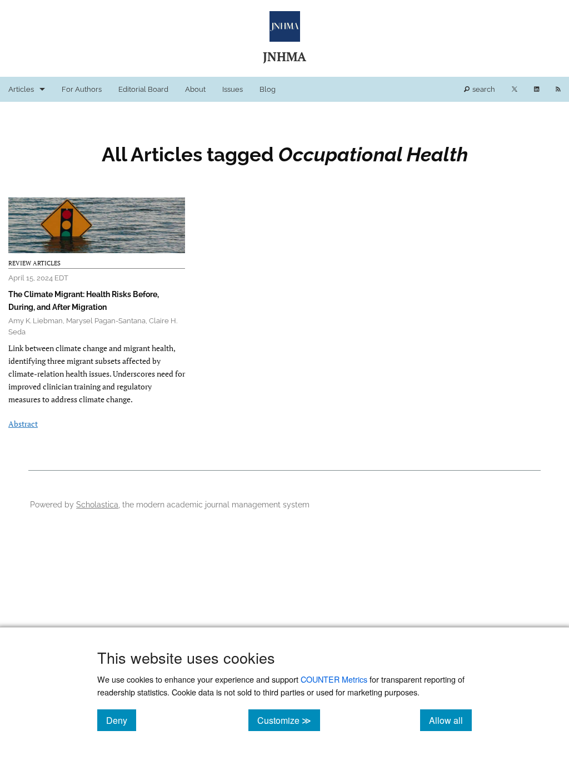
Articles (21, 89)
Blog (267, 89)
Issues (232, 89)
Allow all (450, 720)
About (195, 89)
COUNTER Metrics (334, 679)
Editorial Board (143, 89)
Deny (121, 720)
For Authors (82, 89)
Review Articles (34, 263)
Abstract (23, 423)
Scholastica (97, 504)
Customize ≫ (288, 720)
